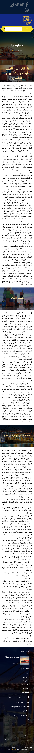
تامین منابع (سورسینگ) (12, 657)
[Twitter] (21, 4)
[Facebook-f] (26, 4)
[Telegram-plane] (17, 4)
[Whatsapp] (26, 10)
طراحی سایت (14, 749)
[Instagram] (12, 4)
